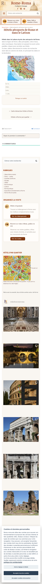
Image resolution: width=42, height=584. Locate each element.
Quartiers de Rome (9, 178)
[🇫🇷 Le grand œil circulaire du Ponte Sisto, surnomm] (21, 361)
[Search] (36, 160)
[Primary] (4, 13)
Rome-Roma (21, 2)
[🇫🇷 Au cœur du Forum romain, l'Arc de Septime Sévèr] (21, 471)
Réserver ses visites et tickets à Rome (13, 21)
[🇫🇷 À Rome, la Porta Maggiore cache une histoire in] (21, 435)
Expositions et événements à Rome (14, 190)
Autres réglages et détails (21, 567)
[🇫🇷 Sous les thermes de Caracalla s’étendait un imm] (21, 508)
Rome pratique (8, 188)
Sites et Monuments (10, 174)
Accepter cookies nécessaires (21, 578)
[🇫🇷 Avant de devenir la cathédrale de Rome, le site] (21, 324)
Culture (6, 186)
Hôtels (6, 182)
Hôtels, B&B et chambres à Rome (32, 21)
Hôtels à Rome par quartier (20, 117)
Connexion (36, 129)
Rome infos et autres (10, 192)
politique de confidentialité (13, 562)
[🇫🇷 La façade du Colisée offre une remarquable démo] (21, 398)
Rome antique (8, 184)
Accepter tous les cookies (21, 573)
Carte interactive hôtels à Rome (22, 111)
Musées (6, 180)
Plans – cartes (8, 176)
